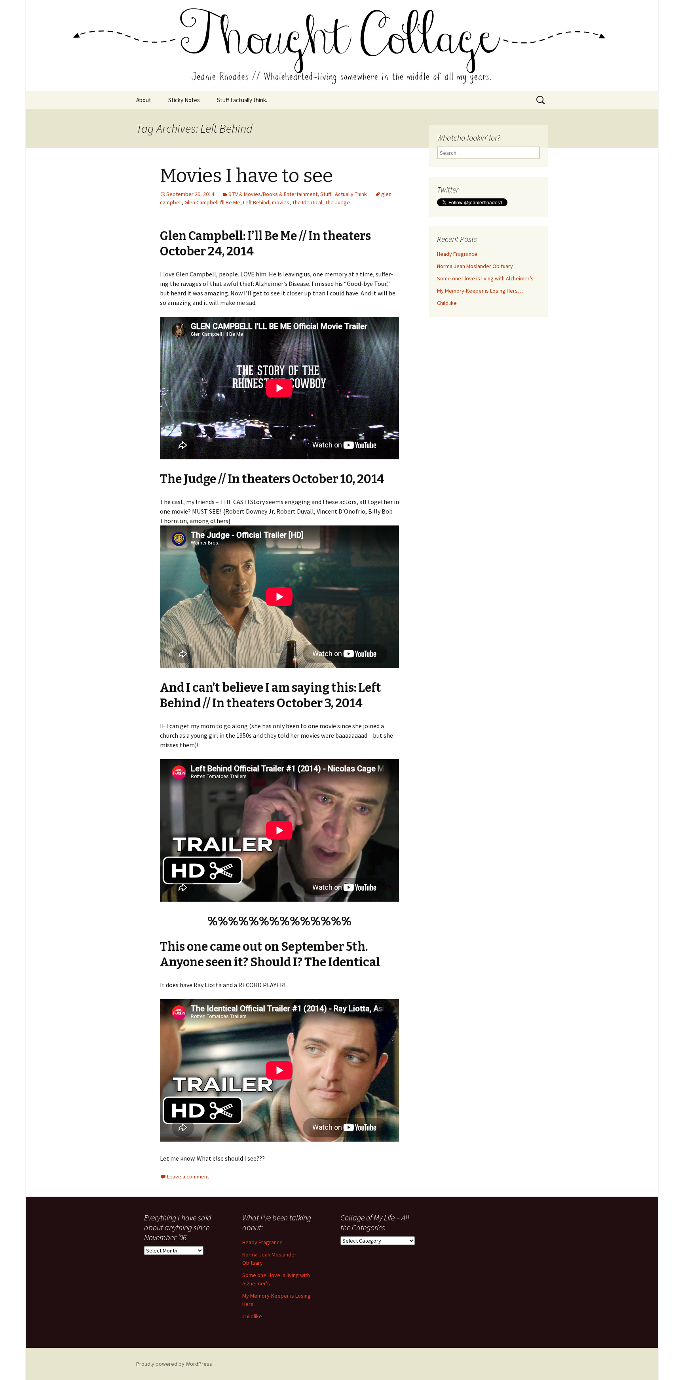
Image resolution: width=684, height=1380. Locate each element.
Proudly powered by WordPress (174, 1363)
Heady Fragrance (457, 253)
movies (280, 202)
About (143, 100)
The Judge (337, 202)
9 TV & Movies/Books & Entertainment (272, 194)
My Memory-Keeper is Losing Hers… (480, 290)
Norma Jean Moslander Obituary (475, 266)
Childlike (447, 302)
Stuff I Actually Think (343, 194)
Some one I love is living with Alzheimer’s (485, 278)
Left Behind (256, 202)
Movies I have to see (246, 175)
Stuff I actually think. (242, 100)
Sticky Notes (184, 100)
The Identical (307, 202)
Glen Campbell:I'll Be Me (212, 202)
